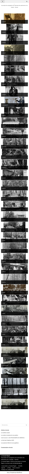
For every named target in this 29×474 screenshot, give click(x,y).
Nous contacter (16, 467)
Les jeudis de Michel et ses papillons (10, 443)
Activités (20, 466)
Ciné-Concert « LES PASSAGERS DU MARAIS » (13, 437)
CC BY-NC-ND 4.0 (17, 463)
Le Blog (9, 467)
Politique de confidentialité (7, 469)
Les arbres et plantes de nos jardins (9, 435)
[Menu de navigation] (2, 1)
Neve (8, 472)
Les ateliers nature (5, 432)
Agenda (3, 467)
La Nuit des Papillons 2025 (7, 440)
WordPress (19, 472)
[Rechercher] (26, 1)
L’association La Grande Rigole (8, 466)
